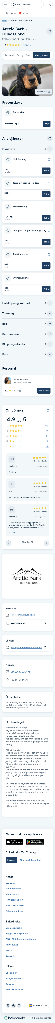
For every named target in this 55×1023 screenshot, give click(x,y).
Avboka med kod (14, 911)
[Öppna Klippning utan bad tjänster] (50, 344)
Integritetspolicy (14, 978)
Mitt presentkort (14, 899)
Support (10, 956)
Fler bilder (42, 91)
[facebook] (19, 1005)
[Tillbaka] (5, 4)
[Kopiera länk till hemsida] (45, 647)
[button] (27, 118)
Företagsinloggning (30, 860)
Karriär (9, 950)
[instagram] (8, 1005)
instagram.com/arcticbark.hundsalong (31, 647)
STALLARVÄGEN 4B (21, 671)
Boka (46, 170)
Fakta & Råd (12, 944)
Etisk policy (11, 972)
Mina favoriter (13, 894)
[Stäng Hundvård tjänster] (50, 149)
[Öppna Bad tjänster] (50, 323)
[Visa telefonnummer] (45, 623)
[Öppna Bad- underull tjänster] (50, 334)
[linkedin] (13, 1005)
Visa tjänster (41, 55)
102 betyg (27, 45)
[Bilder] (27, 576)
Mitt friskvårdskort (15, 905)
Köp (47, 123)
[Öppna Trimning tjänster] (50, 313)
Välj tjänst (44, 390)
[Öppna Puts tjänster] (50, 354)
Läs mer (12, 532)
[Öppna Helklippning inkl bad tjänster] (50, 303)
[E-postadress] (29, 615)
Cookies (10, 984)
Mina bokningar (14, 888)
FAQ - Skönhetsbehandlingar (21, 939)
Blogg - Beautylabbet (17, 933)
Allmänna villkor (14, 989)
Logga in (10, 883)
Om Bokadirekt (14, 928)
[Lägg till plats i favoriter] (49, 31)
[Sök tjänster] (50, 138)
